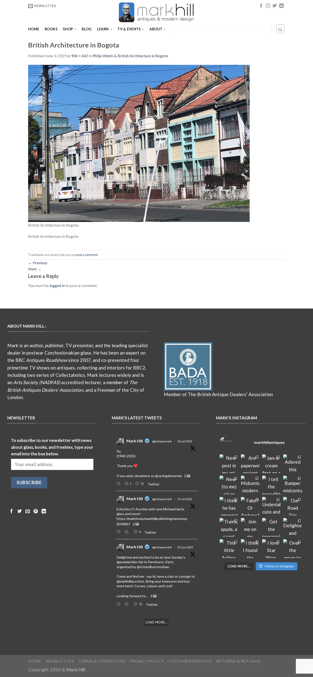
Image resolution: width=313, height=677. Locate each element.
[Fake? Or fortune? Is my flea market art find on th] (250, 506)
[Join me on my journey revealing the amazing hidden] (250, 527)
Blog (86, 29)
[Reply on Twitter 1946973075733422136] (119, 484)
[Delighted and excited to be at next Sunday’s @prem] (292, 527)
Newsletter (60, 661)
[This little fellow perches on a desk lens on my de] (229, 548)
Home (33, 29)
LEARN (103, 29)
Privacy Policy (146, 661)
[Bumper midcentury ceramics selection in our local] (292, 485)
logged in (57, 285)
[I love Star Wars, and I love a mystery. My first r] (271, 548)
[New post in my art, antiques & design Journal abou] (229, 463)
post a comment (87, 255)
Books (51, 29)
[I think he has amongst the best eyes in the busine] (229, 506)
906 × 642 (79, 55)
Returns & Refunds (238, 661)
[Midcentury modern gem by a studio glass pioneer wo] (250, 485)
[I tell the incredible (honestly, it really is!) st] (271, 485)
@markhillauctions (130, 581)
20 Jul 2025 (184, 441)
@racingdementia (168, 476)
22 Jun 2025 (185, 547)
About (155, 29)
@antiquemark (162, 441)
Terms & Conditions (102, 661)
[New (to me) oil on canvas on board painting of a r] (229, 485)
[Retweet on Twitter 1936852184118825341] (127, 604)
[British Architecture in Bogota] (139, 142)
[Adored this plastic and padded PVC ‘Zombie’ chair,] (292, 463)
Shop (68, 29)
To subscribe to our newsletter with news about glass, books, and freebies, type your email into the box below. (52, 447)
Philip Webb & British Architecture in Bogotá (130, 55)
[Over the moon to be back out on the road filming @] (292, 548)
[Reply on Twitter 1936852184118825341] (119, 604)
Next (34, 268)
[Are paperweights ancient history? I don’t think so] (250, 463)
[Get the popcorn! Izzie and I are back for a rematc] (271, 527)
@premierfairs (127, 562)
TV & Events (129, 29)
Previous (37, 262)
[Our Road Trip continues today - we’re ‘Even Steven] (292, 506)
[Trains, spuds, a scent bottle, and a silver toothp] (229, 527)
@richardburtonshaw (153, 567)
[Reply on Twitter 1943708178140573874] (119, 532)
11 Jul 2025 (184, 499)
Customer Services (190, 661)
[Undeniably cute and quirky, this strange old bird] (271, 506)
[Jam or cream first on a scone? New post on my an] (271, 463)
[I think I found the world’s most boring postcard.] (250, 548)
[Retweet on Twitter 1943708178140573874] (127, 532)
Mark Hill (134, 440)
